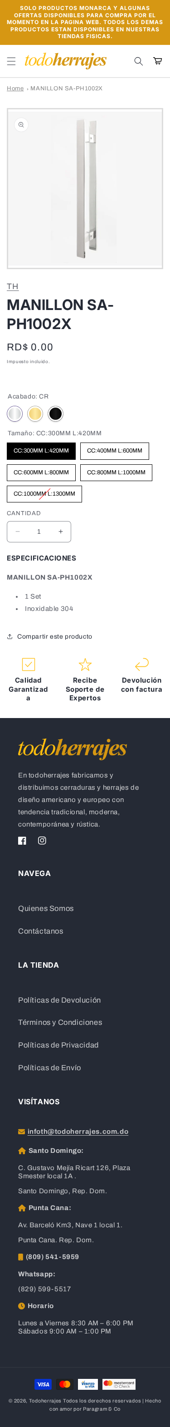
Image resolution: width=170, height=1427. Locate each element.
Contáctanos (40, 931)
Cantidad (24, 513)
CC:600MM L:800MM (41, 470)
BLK (55, 414)
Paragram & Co (102, 1409)
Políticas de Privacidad (58, 1045)
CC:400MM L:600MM (114, 448)
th (13, 286)
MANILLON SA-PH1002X (66, 88)
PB (35, 414)
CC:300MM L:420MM (41, 448)
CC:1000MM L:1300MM (44, 491)
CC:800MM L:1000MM (116, 470)
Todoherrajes (45, 1400)
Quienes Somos (46, 908)
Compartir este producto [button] (54, 636)
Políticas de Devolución (59, 1000)
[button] (11, 61)
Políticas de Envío (49, 1068)
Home (15, 88)
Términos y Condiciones (60, 1022)
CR (15, 414)
